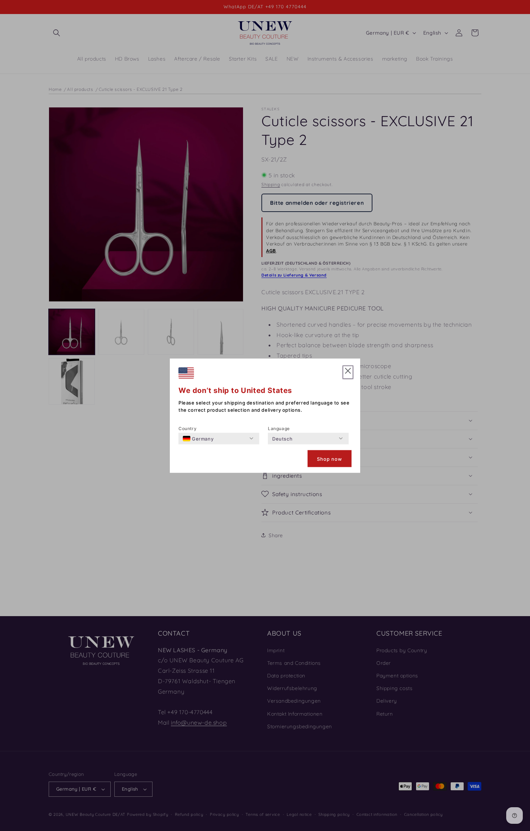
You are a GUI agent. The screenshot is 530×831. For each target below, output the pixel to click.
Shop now (329, 458)
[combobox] (198, 438)
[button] (348, 372)
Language (279, 428)
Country (187, 428)
